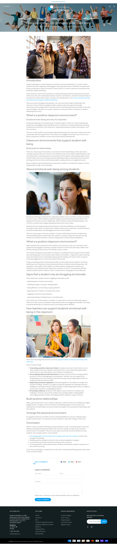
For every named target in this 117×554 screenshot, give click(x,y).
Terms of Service (40, 531)
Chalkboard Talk (44, 26)
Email (61, 473)
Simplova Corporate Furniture (44, 522)
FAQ (36, 520)
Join (104, 521)
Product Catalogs (66, 515)
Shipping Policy (39, 529)
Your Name (38, 473)
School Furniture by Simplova (20, 541)
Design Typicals (65, 520)
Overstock (41, 19)
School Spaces (57, 19)
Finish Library (65, 518)
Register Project (65, 524)
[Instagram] (91, 526)
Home (20, 19)
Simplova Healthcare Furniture (44, 524)
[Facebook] (87, 526)
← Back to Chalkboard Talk (40, 462)
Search (37, 515)
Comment (37, 481)
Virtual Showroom (91, 19)
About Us (38, 527)
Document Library (66, 522)
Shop (29, 19)
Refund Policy (39, 533)
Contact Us (38, 518)
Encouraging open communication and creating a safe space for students (54, 436)
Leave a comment (42, 499)
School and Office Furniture (36, 541)
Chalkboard (73, 19)
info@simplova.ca (15, 534)
